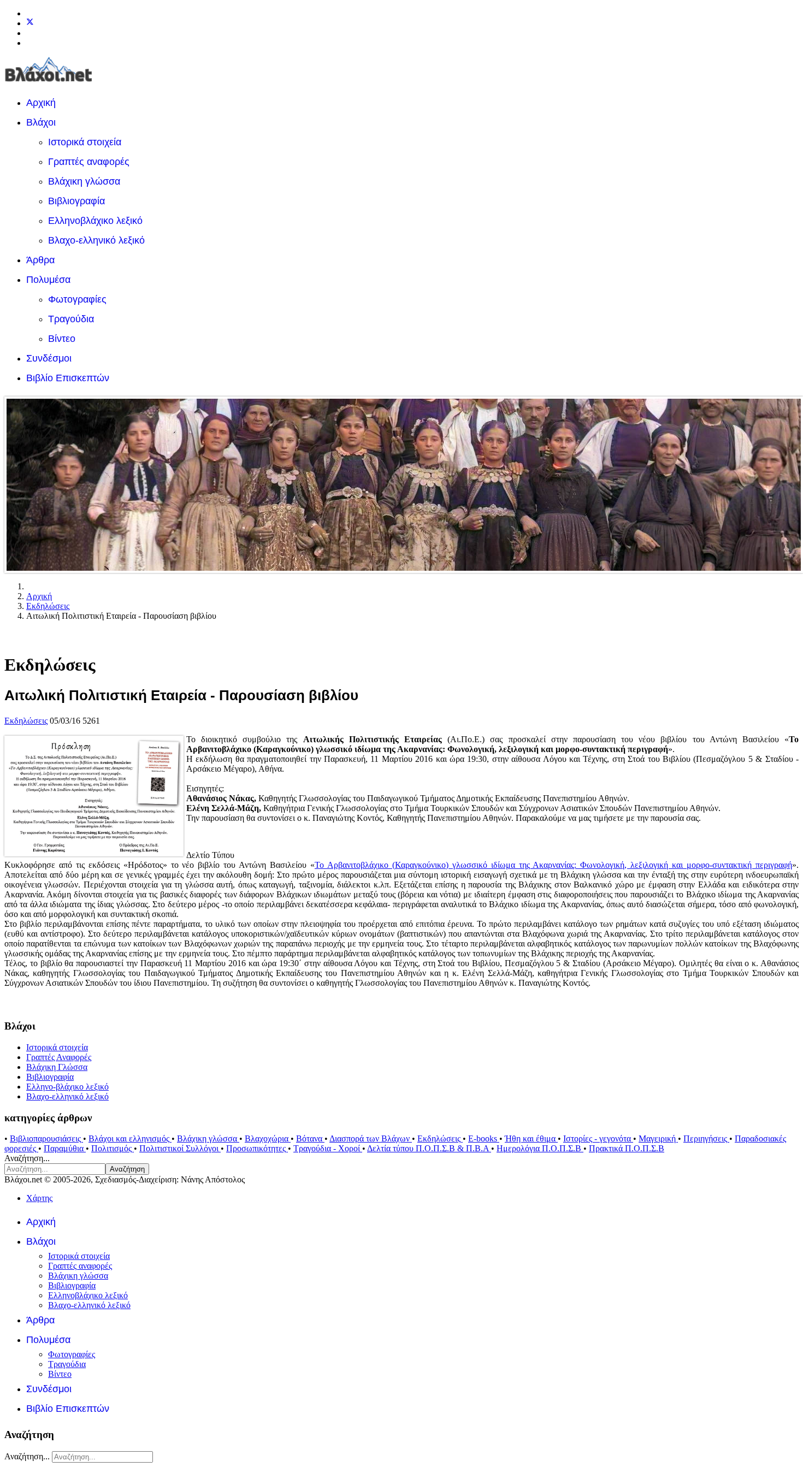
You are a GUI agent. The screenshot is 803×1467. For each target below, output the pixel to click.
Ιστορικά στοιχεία (84, 142)
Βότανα (310, 1138)
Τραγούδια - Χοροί (327, 1148)
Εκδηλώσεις (26, 720)
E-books (483, 1138)
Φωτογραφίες (77, 299)
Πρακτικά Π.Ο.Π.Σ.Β (626, 1148)
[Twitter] (30, 23)
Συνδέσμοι (49, 358)
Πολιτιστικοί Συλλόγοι (180, 1148)
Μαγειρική (658, 1138)
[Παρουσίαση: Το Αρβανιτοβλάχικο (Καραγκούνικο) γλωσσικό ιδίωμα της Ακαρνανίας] (94, 796)
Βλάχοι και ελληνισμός (130, 1138)
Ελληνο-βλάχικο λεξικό (67, 1086)
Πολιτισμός (112, 1148)
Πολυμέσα (48, 279)
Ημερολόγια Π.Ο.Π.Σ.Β (540, 1148)
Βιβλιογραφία (76, 201)
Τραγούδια (71, 318)
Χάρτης (39, 1198)
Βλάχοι (41, 122)
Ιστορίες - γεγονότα (598, 1138)
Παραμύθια (65, 1148)
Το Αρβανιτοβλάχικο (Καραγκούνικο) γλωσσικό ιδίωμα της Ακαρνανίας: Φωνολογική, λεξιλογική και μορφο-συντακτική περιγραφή (553, 864)
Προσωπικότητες (257, 1148)
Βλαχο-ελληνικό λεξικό (96, 240)
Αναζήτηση (127, 1169)
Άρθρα (40, 260)
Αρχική (41, 102)
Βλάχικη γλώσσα (84, 181)
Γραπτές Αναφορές (58, 1057)
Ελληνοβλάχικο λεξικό (95, 220)
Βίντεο (61, 338)
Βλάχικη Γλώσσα (56, 1067)
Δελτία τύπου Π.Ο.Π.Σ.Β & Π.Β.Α (429, 1148)
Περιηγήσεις (706, 1138)
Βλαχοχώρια (268, 1138)
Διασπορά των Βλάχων (370, 1138)
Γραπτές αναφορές (88, 161)
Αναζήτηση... (27, 1158)
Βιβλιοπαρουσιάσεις (46, 1138)
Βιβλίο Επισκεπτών (67, 377)
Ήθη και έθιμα (531, 1138)
